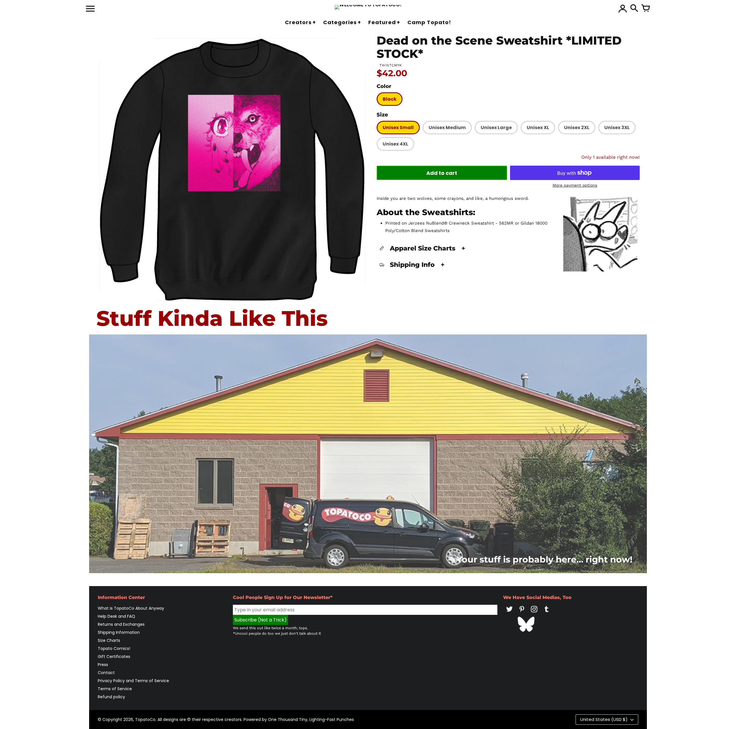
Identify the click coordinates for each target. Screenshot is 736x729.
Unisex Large (496, 127)
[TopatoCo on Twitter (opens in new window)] (509, 613)
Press (103, 664)
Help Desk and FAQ (116, 616)
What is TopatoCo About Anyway (131, 608)
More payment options (575, 185)
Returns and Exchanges (121, 624)
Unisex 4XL (395, 144)
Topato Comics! (114, 648)
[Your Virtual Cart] (645, 8)
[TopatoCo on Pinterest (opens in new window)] (522, 613)
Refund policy (111, 697)
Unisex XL (538, 127)
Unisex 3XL (617, 127)
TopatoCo (145, 719)
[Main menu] (90, 9)
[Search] (634, 8)
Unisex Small (398, 127)
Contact (106, 673)
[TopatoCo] (368, 7)
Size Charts (109, 640)
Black (389, 99)
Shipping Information (119, 632)
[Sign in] (622, 8)
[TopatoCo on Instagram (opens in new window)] (534, 613)
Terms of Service (115, 689)
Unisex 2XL (576, 127)
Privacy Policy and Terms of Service (133, 681)
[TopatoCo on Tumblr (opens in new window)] (546, 613)
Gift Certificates (114, 656)
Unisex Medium (447, 127)
